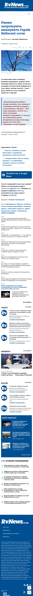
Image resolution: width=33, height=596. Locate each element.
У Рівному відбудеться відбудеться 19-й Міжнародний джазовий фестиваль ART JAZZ (20, 294)
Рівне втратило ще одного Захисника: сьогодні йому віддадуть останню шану (16, 466)
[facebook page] (27, 585)
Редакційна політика (11, 533)
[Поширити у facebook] (19, 47)
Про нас (6, 527)
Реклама (6, 537)
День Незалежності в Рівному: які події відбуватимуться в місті (16, 496)
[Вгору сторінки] (29, 588)
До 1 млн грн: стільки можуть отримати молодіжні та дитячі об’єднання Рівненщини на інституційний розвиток (16, 265)
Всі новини (27, 302)
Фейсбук (13, 195)
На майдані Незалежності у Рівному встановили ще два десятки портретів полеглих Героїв (16, 478)
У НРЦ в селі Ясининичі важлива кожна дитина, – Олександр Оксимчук (16, 374)
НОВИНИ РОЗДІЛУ (26, 455)
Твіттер (21, 191)
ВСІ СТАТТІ (28, 307)
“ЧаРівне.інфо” (13, 134)
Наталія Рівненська (20, 39)
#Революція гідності (16, 208)
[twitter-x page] (30, 585)
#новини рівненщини (14, 206)
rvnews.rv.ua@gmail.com (10, 188)
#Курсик (19, 204)
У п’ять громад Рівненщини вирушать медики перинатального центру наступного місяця (16, 220)
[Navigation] (28, 14)
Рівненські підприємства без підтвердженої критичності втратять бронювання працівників (16, 243)
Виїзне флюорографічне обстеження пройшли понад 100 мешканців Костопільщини (16, 279)
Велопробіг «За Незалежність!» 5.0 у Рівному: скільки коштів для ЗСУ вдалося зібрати (16, 235)
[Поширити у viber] (26, 47)
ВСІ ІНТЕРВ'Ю (27, 350)
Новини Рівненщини (17, 200)
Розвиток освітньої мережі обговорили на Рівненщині (15, 272)
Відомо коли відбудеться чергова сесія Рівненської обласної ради (14, 257)
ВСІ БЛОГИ (28, 382)
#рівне (27, 208)
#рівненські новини (9, 211)
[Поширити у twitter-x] (23, 47)
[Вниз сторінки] (29, 592)
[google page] (25, 585)
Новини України (15, 412)
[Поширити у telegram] (30, 47)
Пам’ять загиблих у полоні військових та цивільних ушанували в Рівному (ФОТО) (14, 153)
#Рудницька (22, 211)
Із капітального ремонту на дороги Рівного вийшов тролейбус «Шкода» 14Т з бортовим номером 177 (16, 228)
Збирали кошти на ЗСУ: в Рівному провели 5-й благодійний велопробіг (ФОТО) (17, 502)
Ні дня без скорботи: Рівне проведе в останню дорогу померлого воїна (13, 251)
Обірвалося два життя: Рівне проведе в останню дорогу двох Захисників (16, 472)
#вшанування (10, 204)
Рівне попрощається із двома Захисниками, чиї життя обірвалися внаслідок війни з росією (14, 287)
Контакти (6, 530)
